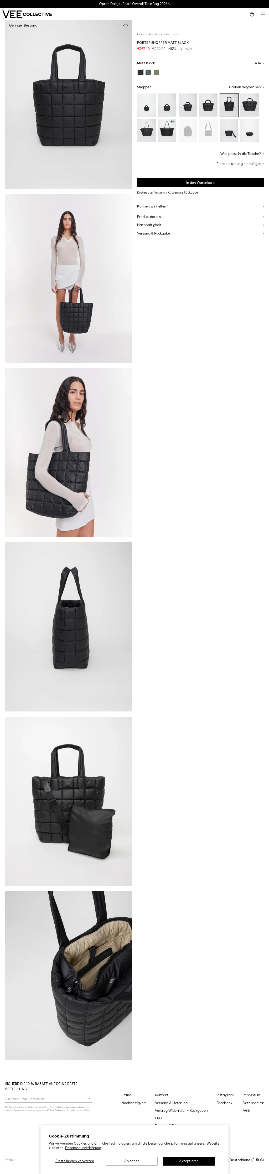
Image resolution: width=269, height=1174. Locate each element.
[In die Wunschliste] (125, 26)
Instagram (225, 1095)
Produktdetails (149, 217)
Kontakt (162, 1095)
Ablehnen (131, 1161)
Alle (258, 63)
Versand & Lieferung (171, 1103)
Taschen (154, 34)
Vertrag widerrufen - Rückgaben (181, 1111)
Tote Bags (170, 34)
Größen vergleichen (245, 87)
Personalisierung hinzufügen (238, 164)
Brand (126, 1095)
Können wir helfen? (152, 206)
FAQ (158, 1118)
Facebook (224, 1103)
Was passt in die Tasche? (240, 154)
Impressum (251, 1095)
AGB (246, 1111)
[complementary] (134, 4)
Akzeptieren (189, 1161)
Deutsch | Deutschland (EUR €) (239, 1160)
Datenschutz (253, 1103)
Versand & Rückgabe (153, 233)
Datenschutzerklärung (83, 1148)
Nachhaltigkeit (149, 225)
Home (141, 34)
